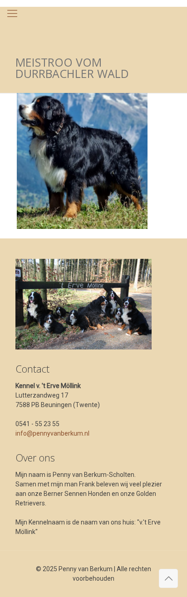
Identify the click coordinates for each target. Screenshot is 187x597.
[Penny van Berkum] (93, 25)
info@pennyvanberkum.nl (52, 433)
